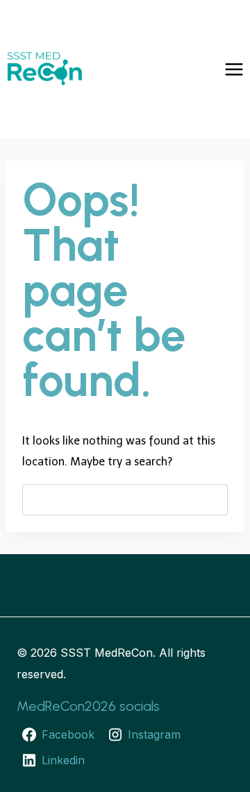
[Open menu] (233, 69)
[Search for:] (125, 499)
